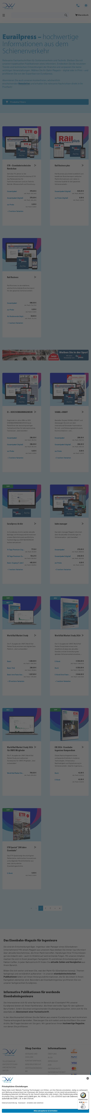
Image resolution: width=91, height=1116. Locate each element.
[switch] (83, 1107)
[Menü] (87, 1092)
